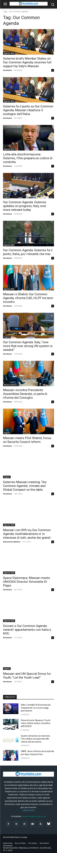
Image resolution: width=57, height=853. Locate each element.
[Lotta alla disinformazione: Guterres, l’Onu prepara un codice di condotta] (28, 138)
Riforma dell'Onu (10, 385)
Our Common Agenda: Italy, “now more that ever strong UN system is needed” (28, 346)
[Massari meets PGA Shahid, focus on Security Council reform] (28, 421)
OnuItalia (7, 70)
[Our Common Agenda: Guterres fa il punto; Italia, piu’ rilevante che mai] (28, 233)
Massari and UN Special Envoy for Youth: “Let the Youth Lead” (27, 675)
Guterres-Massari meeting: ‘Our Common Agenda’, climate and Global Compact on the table (25, 485)
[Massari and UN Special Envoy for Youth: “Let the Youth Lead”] (28, 657)
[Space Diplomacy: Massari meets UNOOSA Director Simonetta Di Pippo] (28, 561)
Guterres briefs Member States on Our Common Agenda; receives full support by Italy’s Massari (27, 62)
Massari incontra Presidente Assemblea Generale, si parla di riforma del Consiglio (25, 393)
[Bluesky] (49, 824)
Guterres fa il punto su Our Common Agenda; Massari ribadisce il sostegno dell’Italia (28, 110)
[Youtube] (33, 824)
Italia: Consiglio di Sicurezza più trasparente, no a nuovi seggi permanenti (36, 708)
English (7, 197)
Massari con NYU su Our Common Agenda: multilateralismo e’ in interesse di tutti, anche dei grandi (27, 533)
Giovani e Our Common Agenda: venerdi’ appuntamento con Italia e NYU (27, 629)
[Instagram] (24, 824)
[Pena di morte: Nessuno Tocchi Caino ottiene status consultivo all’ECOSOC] (10, 724)
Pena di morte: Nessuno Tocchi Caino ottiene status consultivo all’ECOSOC (35, 723)
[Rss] (41, 824)
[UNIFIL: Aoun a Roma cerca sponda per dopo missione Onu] (10, 755)
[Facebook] (8, 824)
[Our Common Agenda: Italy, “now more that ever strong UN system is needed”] (28, 325)
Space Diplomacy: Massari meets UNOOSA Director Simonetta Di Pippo (26, 581)
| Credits (23, 837)
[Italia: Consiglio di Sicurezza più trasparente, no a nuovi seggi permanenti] (10, 708)
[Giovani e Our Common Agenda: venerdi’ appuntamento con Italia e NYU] (28, 609)
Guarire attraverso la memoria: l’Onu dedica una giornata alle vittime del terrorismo (35, 739)
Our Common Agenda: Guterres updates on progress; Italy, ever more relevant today (24, 206)
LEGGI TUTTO (29, 810)
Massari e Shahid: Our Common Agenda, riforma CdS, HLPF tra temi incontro (28, 298)
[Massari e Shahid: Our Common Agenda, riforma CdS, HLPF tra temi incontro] (28, 278)
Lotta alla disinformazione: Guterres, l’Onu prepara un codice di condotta (28, 158)
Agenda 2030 (9, 53)
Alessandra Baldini (11, 542)
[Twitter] (16, 824)
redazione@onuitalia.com (34, 816)
